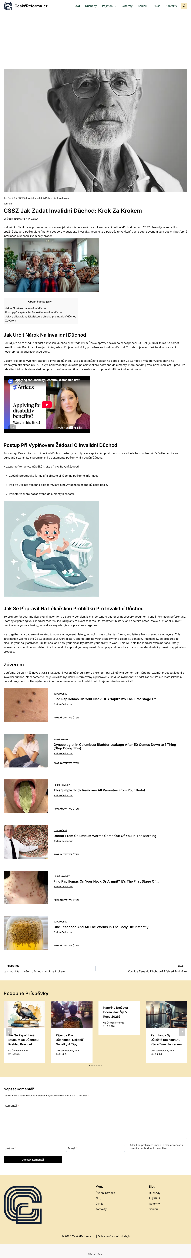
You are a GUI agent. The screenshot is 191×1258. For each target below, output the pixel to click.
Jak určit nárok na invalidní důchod (26, 308)
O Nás (156, 5)
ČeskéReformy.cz (16, 218)
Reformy (127, 5)
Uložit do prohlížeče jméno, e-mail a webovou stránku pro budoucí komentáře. (156, 1147)
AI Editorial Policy (95, 1254)
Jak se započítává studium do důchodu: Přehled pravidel (23, 1040)
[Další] (182, 1032)
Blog (98, 1198)
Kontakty (171, 5)
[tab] (89, 1065)
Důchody (91, 5)
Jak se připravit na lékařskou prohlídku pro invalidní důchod (40, 316)
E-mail (73, 1148)
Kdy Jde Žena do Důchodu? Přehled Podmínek (157, 969)
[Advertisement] (95, 34)
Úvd (77, 5)
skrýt (49, 301)
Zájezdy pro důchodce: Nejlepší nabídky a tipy (70, 1040)
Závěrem (10, 320)
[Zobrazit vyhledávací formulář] (184, 6)
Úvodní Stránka (105, 1192)
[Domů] (5, 198)
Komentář (12, 1105)
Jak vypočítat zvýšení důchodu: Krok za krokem (34, 969)
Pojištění (154, 1198)
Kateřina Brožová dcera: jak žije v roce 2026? (115, 1012)
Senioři (142, 5)
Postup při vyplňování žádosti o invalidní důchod (34, 312)
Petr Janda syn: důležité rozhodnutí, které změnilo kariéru (166, 1040)
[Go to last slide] (9, 1032)
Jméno (10, 1148)
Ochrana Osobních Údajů (114, 1236)
